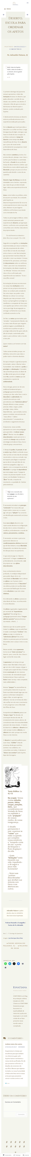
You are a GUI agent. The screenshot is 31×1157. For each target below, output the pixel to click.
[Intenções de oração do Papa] (15, 1147)
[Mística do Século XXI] (24, 1143)
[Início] (7, 1143)
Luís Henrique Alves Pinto (15, 938)
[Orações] (11, 1147)
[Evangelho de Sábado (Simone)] (15, 1143)
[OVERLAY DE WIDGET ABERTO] (28, 3)
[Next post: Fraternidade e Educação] (27, 15)
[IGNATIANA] (15, 3)
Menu (9, 9)
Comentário (21, 1114)
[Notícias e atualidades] (20, 1147)
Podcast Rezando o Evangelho (15, 923)
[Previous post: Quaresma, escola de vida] (3, 15)
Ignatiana (20, 990)
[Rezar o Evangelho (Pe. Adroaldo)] (11, 1143)
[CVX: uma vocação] (7, 1147)
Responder (21, 1047)
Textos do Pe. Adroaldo (15, 925)
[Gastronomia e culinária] (24, 1147)
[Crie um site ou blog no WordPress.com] (15, 1152)
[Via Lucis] (20, 1143)
